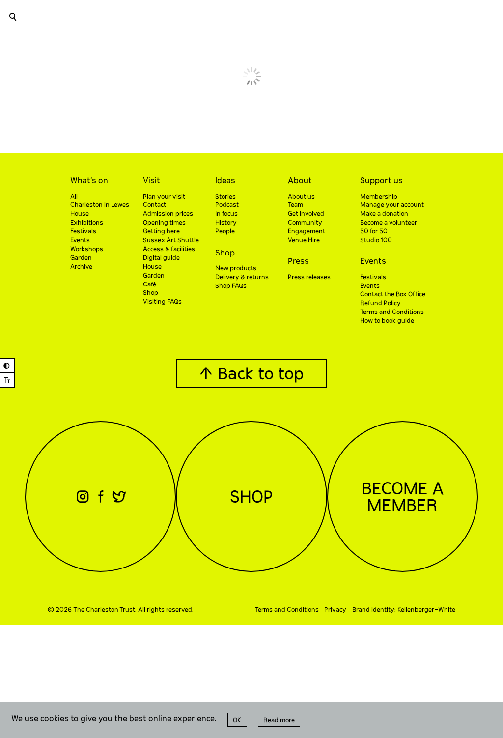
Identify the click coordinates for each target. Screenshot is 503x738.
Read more (279, 720)
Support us (381, 180)
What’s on (89, 180)
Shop (225, 252)
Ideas (225, 180)
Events (373, 260)
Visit (151, 180)
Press (298, 260)
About (300, 180)
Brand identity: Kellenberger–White (403, 609)
